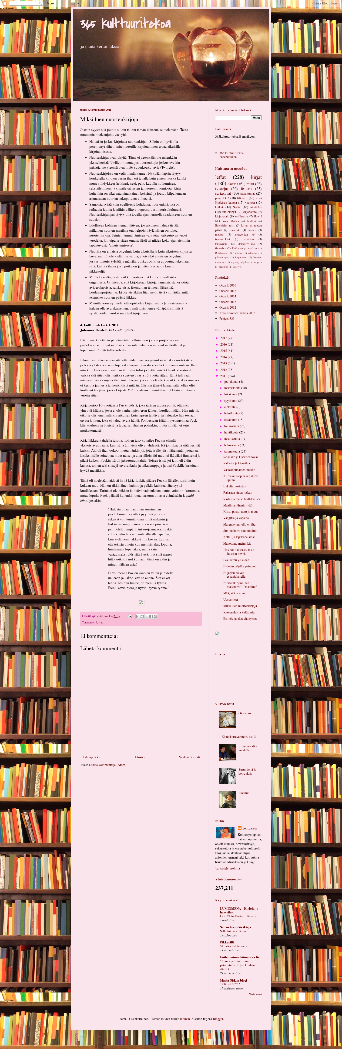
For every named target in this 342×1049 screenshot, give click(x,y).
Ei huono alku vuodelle (247, 748)
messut (219, 234)
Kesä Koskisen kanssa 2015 (237, 313)
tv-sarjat (221, 188)
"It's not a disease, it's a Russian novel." (238, 551)
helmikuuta (232, 445)
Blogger (218, 1018)
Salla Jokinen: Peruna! (234, 931)
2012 (224, 369)
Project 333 (227, 318)
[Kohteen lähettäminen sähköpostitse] (137, 616)
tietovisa (220, 248)
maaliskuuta (232, 438)
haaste (252, 230)
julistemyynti (222, 257)
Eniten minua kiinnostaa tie (239, 957)
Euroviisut (221, 244)
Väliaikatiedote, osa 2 (234, 946)
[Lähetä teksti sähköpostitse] (129, 616)
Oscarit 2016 (227, 285)
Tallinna (237, 253)
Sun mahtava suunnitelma (240, 530)
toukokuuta (232, 426)
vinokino (248, 239)
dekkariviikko (246, 244)
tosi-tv (236, 266)
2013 (224, 363)
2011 (224, 376)
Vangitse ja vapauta (236, 518)
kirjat (99, 622)
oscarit (233, 183)
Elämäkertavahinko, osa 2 (239, 736)
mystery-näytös (239, 262)
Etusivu (140, 757)
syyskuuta (231, 400)
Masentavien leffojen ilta (239, 524)
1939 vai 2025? (230, 984)
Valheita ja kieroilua (236, 463)
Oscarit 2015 (227, 291)
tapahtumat (247, 193)
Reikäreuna (221, 253)
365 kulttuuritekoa (125, 23)
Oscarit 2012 (227, 307)
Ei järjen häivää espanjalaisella (234, 574)
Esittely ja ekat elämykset (240, 618)
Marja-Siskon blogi (233, 980)
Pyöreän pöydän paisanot (239, 566)
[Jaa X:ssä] (146, 616)
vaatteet (250, 202)
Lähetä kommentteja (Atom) (107, 765)
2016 (224, 344)
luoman (185, 1018)
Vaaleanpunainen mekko (239, 469)
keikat (219, 207)
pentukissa (249, 828)
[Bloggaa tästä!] (142, 616)
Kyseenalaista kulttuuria (239, 612)
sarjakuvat (223, 193)
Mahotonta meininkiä (237, 543)
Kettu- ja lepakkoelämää (239, 537)
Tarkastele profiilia (227, 868)
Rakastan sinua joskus (237, 492)
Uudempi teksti (91, 757)
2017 (224, 338)
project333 (222, 198)
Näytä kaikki (255, 994)
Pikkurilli (227, 942)
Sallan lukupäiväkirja (235, 927)
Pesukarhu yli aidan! (236, 560)
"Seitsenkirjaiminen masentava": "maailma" (240, 585)
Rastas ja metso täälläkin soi (241, 499)
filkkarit (242, 198)
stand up (223, 266)
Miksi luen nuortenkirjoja (240, 605)
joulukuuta (231, 381)
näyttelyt (256, 207)
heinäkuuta (231, 413)
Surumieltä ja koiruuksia (247, 771)
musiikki (235, 230)
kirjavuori (221, 216)
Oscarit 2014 (227, 296)
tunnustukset (222, 239)
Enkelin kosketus (234, 486)
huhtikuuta (231, 432)
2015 (224, 350)
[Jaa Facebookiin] (151, 616)
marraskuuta (232, 388)
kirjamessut (241, 257)
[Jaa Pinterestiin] (155, 616)
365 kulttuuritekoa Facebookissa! (231, 155)
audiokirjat (229, 212)
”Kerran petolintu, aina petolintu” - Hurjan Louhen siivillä (237, 965)
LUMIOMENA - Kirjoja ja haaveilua (239, 910)
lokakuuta (231, 394)
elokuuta (230, 407)
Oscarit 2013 (227, 302)
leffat (220, 176)
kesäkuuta (231, 419)
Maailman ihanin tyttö (237, 505)
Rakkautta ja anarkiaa (244, 248)
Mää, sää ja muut (234, 593)
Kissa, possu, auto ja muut (240, 511)
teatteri (251, 221)
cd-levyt (252, 253)
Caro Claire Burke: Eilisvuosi (238, 916)
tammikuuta (232, 451)
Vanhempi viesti (189, 757)
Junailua (243, 793)
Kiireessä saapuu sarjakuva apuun (240, 478)
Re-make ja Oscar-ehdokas (240, 457)
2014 (224, 357)
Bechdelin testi (225, 225)
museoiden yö (245, 234)
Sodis (236, 207)
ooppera (257, 262)
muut (250, 183)
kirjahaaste (250, 212)
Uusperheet (230, 599)
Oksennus (244, 713)
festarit (246, 188)
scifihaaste (241, 216)
